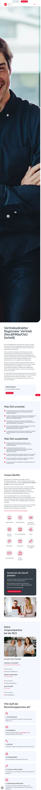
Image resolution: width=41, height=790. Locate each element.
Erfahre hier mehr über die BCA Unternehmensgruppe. (16, 510)
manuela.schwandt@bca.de (11, 671)
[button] (2, 788)
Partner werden (24, 1)
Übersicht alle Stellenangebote (14, 591)
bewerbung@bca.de (27, 585)
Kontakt (37, 395)
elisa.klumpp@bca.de (10, 695)
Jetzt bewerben (9, 393)
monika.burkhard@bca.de (10, 683)
